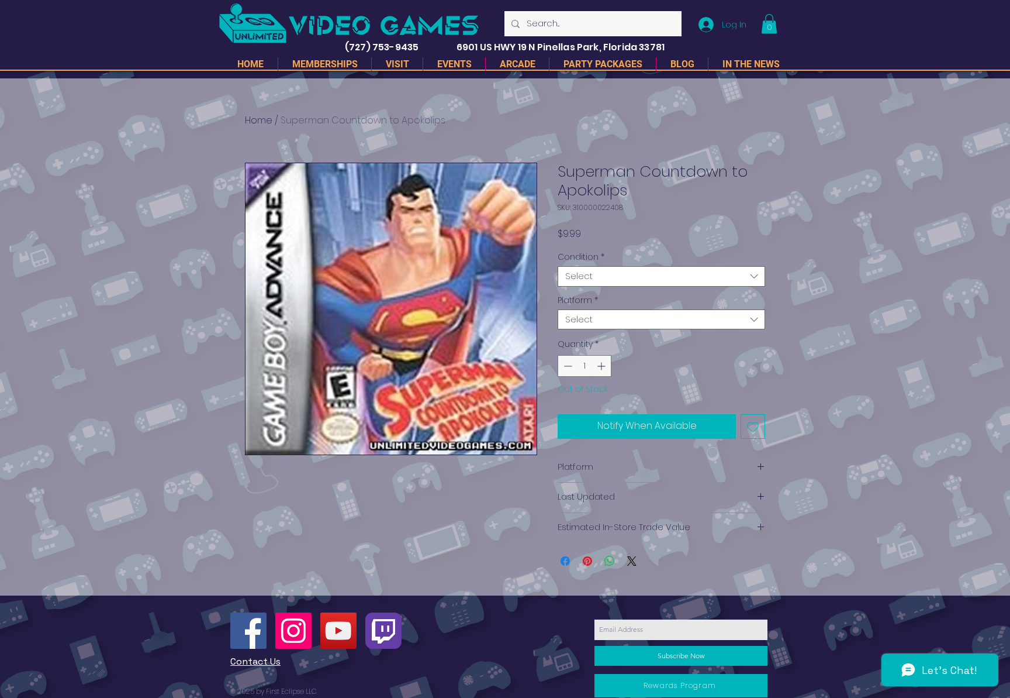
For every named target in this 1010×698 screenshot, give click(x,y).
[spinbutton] (584, 366)
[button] (769, 23)
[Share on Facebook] (565, 561)
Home (258, 120)
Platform (578, 300)
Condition (581, 257)
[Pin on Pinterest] (587, 561)
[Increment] (602, 366)
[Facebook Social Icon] (248, 631)
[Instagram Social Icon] (293, 631)
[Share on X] (632, 561)
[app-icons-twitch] (383, 631)
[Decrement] (566, 366)
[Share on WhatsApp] (610, 561)
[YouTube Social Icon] (338, 631)
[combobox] (661, 276)
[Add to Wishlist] (753, 426)
